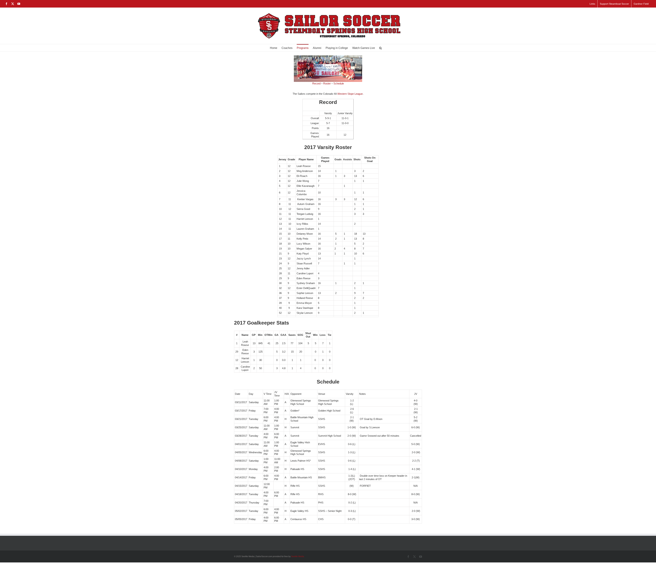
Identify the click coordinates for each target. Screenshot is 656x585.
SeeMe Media (297, 556)
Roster (327, 83)
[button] (380, 47)
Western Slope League (350, 93)
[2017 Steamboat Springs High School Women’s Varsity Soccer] (328, 56)
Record (316, 83)
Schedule (338, 83)
